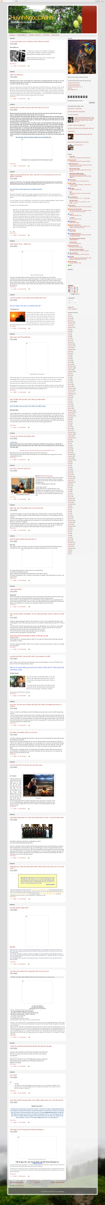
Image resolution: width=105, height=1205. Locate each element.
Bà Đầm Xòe (72, 221)
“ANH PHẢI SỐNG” (16, 589)
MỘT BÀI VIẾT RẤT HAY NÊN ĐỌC (76, 111)
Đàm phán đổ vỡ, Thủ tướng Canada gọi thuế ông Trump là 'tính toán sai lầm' (80, 165)
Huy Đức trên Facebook (46, 476)
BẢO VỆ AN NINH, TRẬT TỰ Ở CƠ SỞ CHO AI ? (80, 206)
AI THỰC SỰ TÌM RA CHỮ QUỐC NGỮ (22, 436)
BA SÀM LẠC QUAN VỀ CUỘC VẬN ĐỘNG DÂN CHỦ (81, 128)
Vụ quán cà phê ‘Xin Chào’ (75, 263)
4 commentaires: (22, 235)
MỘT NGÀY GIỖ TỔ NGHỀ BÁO (20, 337)
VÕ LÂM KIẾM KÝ (22, 35)
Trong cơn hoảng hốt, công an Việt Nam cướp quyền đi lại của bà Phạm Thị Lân (79, 227)
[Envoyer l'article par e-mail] (28, 65)
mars (69, 316)
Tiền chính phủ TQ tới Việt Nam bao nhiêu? (79, 250)
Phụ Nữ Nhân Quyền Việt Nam (77, 238)
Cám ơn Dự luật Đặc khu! (75, 243)
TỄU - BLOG (72, 183)
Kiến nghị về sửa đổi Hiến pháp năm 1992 (40, 889)
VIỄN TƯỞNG (55, 35)
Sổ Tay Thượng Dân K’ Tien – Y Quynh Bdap (79, 198)
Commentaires (73, 302)
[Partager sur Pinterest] (16, 44)
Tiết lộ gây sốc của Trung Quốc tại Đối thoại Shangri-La (27, 1129)
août (69, 329)
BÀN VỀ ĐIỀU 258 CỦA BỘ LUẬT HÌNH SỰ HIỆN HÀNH (27, 399)
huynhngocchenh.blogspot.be (74, 85)
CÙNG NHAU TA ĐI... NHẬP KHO (20, 244)
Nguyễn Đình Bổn (74, 245)
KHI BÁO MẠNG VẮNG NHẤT (19, 908)
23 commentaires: (22, 289)
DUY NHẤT (13, 1075)
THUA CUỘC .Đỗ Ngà (74, 222)
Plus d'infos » (13, 63)
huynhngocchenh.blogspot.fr (74, 82)
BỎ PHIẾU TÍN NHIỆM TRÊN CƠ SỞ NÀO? (23, 732)
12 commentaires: (22, 499)
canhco (71, 214)
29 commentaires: (22, 649)
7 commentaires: (22, 1122)
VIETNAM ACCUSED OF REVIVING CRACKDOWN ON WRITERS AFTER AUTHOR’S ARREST (80, 176)
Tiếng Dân (72, 156)
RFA (70, 265)
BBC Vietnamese (73, 163)
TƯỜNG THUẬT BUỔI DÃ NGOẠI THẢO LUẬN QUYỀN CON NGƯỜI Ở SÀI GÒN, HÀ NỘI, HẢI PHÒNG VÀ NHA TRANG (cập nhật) (84, 119)
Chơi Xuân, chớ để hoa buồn (75, 247)
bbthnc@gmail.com (72, 89)
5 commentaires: (22, 98)
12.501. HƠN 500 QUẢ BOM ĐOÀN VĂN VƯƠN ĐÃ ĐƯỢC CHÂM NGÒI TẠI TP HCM (80, 258)
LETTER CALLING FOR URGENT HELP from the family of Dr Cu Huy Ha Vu (32, 977)
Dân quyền (72, 205)
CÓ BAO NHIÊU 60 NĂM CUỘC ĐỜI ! (83, 134)
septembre (70, 327)
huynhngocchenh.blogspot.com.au (75, 86)
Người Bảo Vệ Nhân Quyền (76, 173)
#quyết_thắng (72, 231)
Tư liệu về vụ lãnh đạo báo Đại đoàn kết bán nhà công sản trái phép (31, 1046)
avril (69, 314)
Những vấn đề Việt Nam (75, 209)
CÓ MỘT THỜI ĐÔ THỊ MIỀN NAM (76, 125)
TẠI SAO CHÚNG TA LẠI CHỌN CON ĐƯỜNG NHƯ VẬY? (28, 298)
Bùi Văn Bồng (73, 261)
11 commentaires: (22, 392)
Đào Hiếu (71, 188)
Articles (71, 300)
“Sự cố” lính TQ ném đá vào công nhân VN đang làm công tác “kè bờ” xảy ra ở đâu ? (80, 211)
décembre (70, 322)
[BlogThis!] (12, 44)
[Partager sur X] (13, 44)
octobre (70, 325)
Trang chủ (12, 35)
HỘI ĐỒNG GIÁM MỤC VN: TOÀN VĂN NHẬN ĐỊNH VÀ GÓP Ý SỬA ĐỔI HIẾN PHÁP (37, 817)
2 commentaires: (22, 165)
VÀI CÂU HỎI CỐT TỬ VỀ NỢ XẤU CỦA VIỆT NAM (26, 765)
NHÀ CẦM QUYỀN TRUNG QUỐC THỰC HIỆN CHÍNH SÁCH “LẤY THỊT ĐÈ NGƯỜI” (36, 1100)
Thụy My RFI (72, 160)
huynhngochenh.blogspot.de (74, 84)
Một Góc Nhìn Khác (74, 168)
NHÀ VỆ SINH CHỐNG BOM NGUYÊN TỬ (23, 539)
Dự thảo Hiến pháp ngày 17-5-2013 (48, 894)
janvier (69, 320)
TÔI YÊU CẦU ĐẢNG (73, 114)
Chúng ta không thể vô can (75, 215)
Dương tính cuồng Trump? (75, 219)
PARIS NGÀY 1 (71, 131)
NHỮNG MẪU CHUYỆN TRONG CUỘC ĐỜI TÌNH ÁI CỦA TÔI (29, 107)
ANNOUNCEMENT (73, 239)
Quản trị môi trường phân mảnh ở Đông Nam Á (80, 157)
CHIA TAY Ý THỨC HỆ (35, 35)
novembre (70, 323)
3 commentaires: (22, 65)
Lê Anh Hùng (72, 242)
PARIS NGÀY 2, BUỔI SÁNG (75, 108)
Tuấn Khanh (72, 179)
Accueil (37, 1182)
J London (72, 217)
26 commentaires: (22, 756)
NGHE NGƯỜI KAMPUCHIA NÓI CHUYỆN (78, 142)
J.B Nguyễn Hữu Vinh (75, 233)
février (69, 318)
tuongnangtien (73, 197)
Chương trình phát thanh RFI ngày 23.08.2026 (79, 161)
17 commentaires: (22, 1037)
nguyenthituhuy (73, 253)
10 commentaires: (22, 328)
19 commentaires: (22, 695)
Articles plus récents (16, 1182)
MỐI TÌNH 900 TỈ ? (78, 145)
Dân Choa (12, 947)
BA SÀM (71, 256)
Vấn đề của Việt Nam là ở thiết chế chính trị (79, 254)
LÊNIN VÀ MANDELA (16, 75)
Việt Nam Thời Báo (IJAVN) (76, 249)
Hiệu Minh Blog (73, 200)
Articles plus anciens (57, 1182)
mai (69, 334)
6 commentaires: (22, 1176)
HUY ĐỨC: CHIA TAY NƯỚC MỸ (20, 468)
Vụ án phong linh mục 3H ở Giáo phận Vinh (79, 181)
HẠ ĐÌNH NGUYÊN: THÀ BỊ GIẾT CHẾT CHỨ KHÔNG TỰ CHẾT (30, 656)
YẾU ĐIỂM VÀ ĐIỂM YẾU (75, 189)
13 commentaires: (22, 725)
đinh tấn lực (72, 230)
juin (69, 333)
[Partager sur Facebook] (15, 44)
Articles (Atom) (20, 1185)
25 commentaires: (22, 1093)
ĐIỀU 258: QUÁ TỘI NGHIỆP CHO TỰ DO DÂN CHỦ (26, 508)
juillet (69, 331)
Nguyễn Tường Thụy (74, 225)
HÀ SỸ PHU (46, 35)
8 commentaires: (22, 964)
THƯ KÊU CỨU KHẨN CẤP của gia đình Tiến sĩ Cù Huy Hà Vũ (29, 971)
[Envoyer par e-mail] (10, 44)
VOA (70, 192)
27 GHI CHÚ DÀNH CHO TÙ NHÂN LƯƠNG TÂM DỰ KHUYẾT (29, 41)
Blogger (62, 1191)
